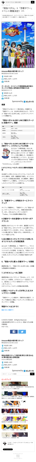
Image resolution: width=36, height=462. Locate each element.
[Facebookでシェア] (14, 332)
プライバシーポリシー (18, 458)
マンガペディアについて (18, 453)
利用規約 (18, 456)
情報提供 (18, 455)
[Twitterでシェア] (22, 332)
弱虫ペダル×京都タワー (8, 310)
